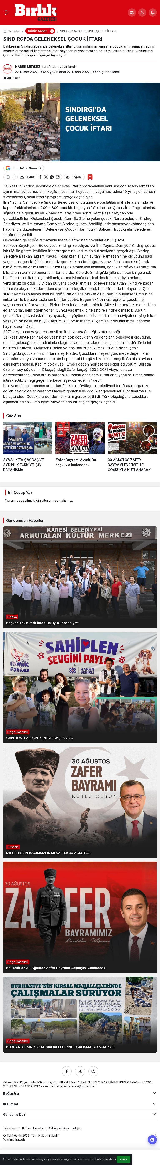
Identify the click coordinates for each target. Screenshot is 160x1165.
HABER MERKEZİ (28, 67)
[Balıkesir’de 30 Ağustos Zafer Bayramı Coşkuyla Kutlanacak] (80, 917)
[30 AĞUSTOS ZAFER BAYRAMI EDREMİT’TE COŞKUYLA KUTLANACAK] (132, 447)
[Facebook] (67, 1071)
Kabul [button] (123, 1159)
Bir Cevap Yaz (20, 492)
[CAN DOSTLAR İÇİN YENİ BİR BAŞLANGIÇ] (80, 687)
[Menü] (7, 12)
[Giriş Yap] (142, 12)
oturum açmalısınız (57, 500)
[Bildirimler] (153, 12)
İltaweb (20, 1140)
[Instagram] (93, 1071)
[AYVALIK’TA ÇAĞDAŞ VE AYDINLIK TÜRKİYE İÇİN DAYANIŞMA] (27, 447)
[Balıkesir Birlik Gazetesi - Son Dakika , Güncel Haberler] (35, 12)
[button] (132, 12)
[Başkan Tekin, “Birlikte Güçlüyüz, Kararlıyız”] (80, 577)
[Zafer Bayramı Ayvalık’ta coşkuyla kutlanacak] (80, 447)
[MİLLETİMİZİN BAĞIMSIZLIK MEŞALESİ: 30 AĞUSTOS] (80, 802)
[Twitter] (80, 1071)
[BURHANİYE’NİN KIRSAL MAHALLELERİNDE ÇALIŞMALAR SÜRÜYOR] (80, 1014)
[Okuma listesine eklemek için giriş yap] (89, 177)
